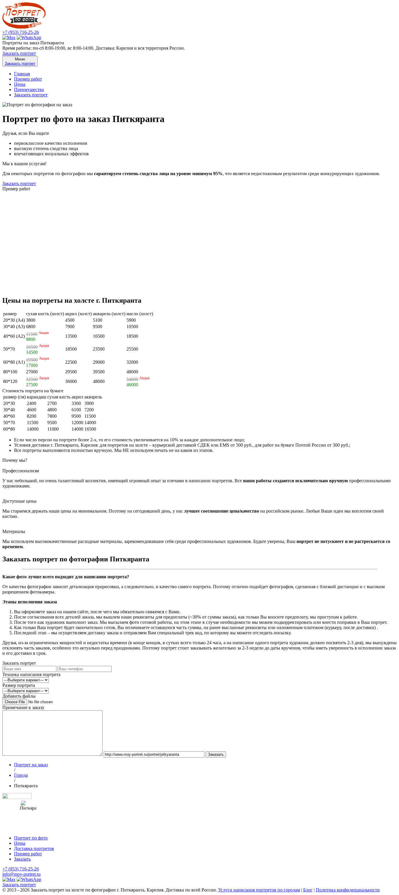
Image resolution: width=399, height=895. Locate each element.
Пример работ (28, 78)
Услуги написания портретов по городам (259, 889)
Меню (20, 61)
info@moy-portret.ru (21, 874)
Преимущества (29, 89)
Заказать (22, 858)
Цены (19, 84)
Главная (22, 73)
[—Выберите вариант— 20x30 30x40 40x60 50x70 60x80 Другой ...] (25, 690)
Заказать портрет (19, 53)
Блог (308, 889)
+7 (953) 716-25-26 (20, 32)
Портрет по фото (31, 837)
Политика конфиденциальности (348, 889)
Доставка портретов (34, 848)
